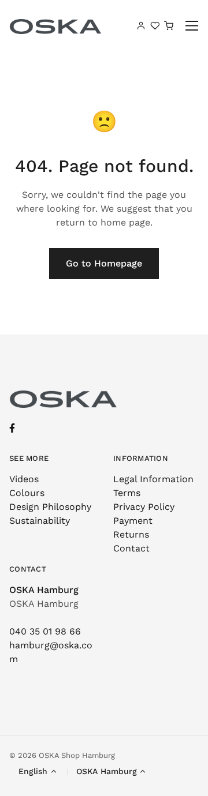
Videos (24, 479)
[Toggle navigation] (192, 25)
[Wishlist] (155, 25)
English (32, 771)
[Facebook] (12, 428)
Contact (131, 548)
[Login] (141, 25)
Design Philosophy (50, 506)
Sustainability (39, 520)
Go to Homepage (104, 263)
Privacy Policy (143, 506)
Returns (131, 534)
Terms (126, 492)
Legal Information (153, 479)
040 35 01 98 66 (45, 631)
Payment (133, 520)
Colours (26, 492)
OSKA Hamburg (44, 589)
